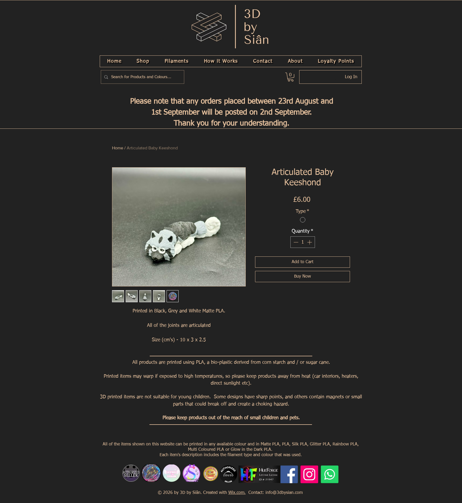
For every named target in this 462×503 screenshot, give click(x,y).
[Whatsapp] (329, 474)
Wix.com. (237, 493)
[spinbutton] (302, 242)
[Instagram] (309, 474)
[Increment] (310, 242)
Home (117, 148)
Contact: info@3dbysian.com (275, 493)
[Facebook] (289, 474)
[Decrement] (295, 242)
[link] (290, 77)
